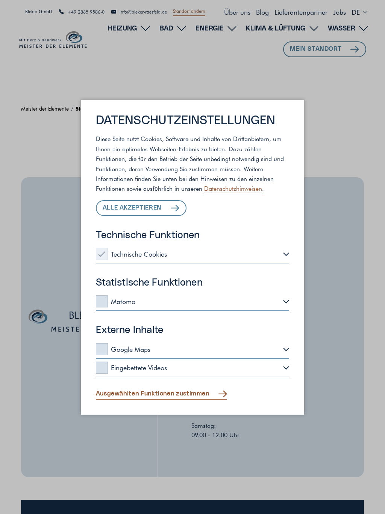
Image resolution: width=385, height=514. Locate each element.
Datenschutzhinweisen (233, 188)
